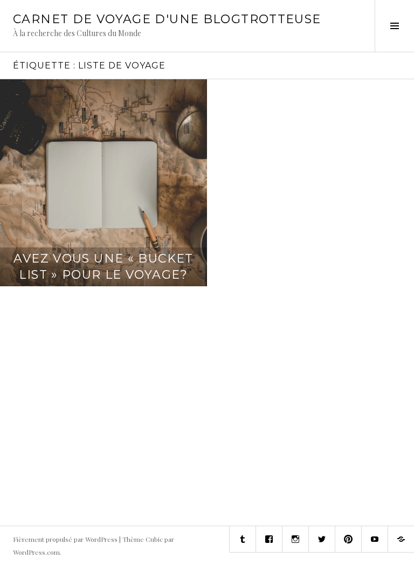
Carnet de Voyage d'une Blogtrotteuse (167, 19)
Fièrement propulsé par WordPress (65, 539)
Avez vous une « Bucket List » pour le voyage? (103, 266)
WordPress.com (36, 552)
